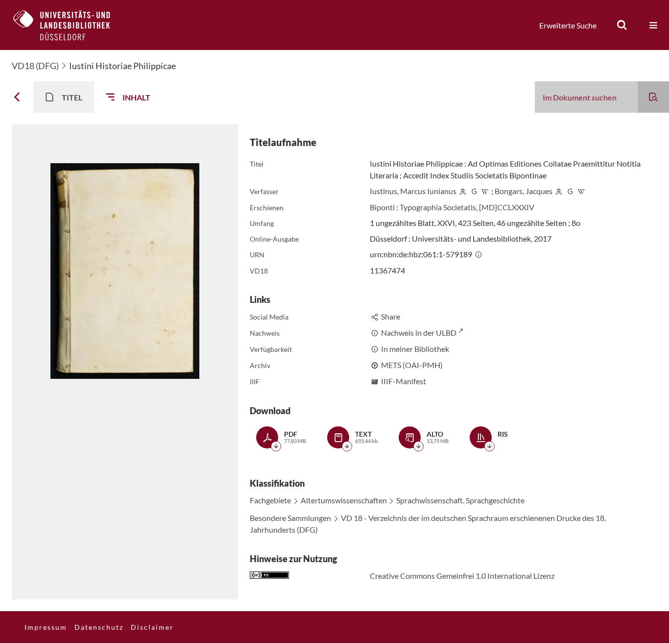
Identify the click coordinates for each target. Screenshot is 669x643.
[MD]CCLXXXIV (506, 207)
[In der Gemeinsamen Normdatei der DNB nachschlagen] (474, 191)
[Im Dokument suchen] (653, 97)
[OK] (622, 25)
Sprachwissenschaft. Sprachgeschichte (460, 500)
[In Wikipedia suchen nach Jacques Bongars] (581, 191)
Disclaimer (152, 627)
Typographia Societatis (438, 207)
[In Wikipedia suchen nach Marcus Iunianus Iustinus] (485, 191)
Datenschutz (98, 627)
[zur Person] (463, 191)
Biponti (382, 207)
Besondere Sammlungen (290, 517)
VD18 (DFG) (35, 65)
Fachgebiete (270, 500)
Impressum (45, 627)
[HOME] (69, 25)
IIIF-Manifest (403, 381)
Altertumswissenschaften (344, 500)
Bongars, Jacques (523, 191)
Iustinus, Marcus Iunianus (413, 191)
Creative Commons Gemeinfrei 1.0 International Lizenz (462, 575)
